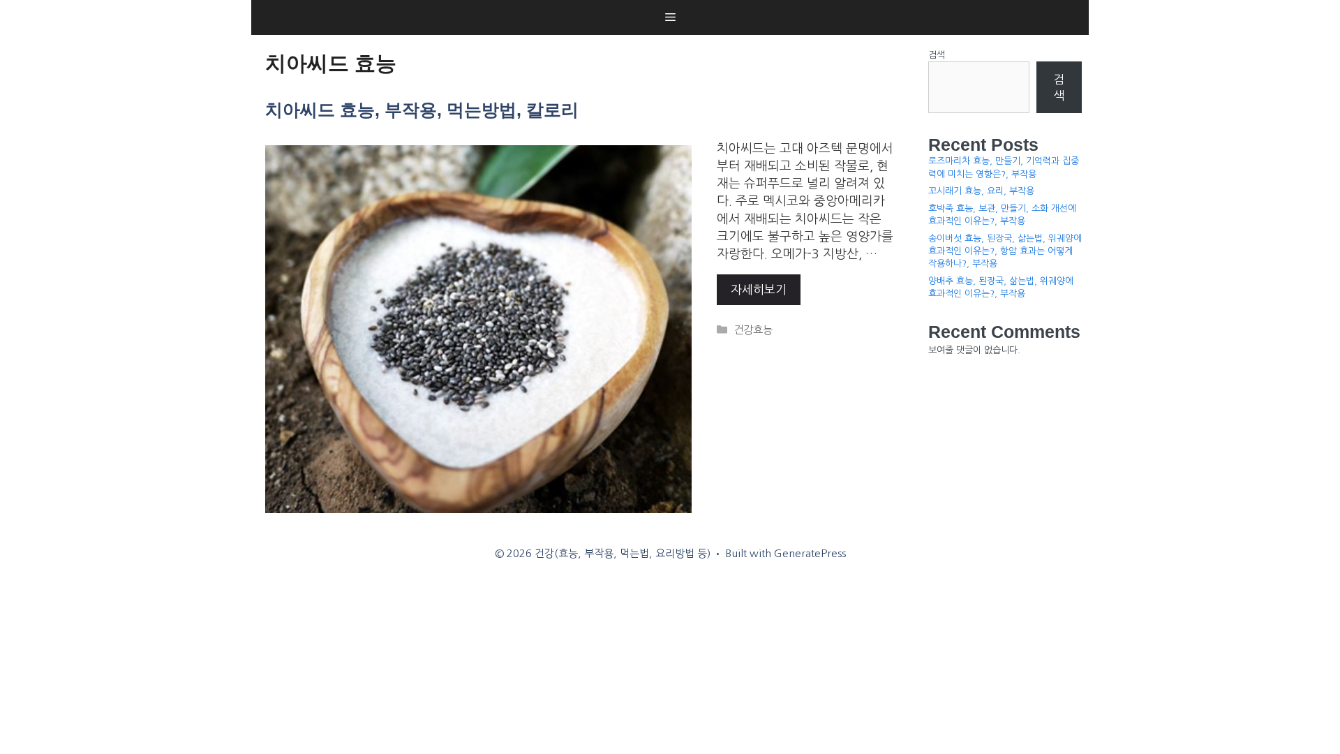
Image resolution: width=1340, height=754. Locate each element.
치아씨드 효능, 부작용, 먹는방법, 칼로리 (422, 109)
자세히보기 (759, 289)
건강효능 (753, 330)
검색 (936, 54)
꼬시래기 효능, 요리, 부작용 (981, 190)
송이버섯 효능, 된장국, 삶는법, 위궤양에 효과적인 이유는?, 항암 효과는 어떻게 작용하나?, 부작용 (1005, 251)
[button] (670, 17)
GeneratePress (810, 553)
